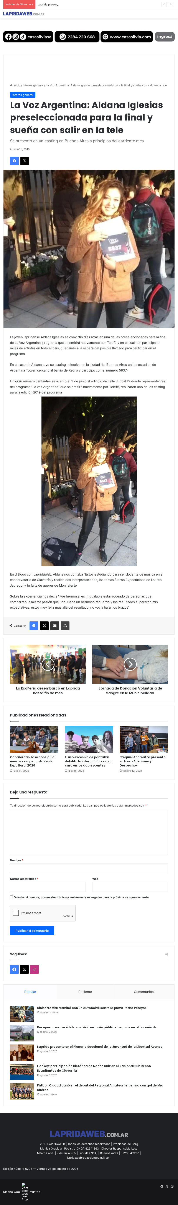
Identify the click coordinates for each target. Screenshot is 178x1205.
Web (95, 878)
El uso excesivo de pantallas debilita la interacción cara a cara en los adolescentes (88, 761)
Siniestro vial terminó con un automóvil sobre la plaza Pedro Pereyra (91, 1008)
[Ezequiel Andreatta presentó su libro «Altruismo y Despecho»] (144, 739)
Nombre (16, 860)
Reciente (85, 992)
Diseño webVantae (21, 1192)
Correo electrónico (24, 878)
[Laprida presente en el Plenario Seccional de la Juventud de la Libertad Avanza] (22, 1052)
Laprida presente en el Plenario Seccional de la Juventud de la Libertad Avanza (91, 4)
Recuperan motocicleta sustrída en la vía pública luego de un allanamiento (97, 1027)
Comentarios (144, 992)
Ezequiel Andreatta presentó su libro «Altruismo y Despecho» (143, 761)
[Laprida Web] (23, 13)
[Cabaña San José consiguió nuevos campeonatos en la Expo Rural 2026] (34, 739)
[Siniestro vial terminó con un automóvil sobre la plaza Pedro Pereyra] (22, 1014)
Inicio (16, 85)
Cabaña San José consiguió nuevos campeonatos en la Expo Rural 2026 (32, 761)
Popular (30, 992)
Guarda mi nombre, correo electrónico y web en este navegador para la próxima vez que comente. (82, 897)
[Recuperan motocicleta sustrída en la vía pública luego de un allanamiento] (22, 1033)
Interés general (33, 85)
